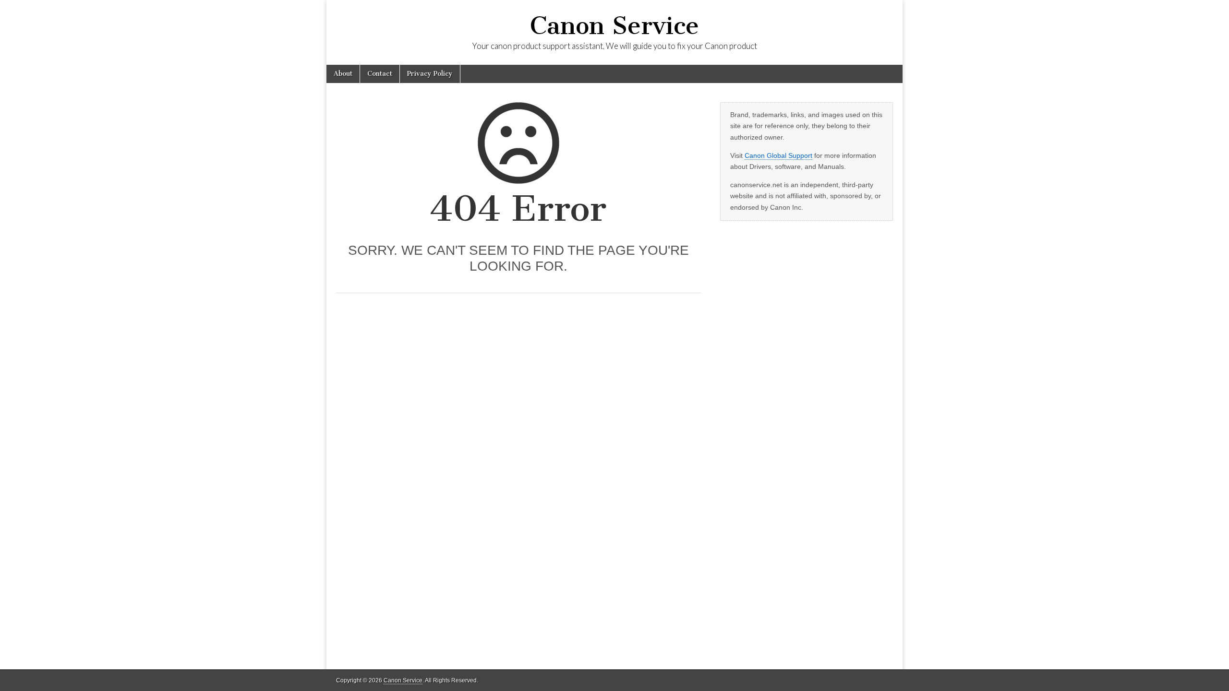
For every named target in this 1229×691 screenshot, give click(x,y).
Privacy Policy (430, 74)
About (343, 74)
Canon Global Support (778, 155)
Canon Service (614, 25)
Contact (379, 74)
